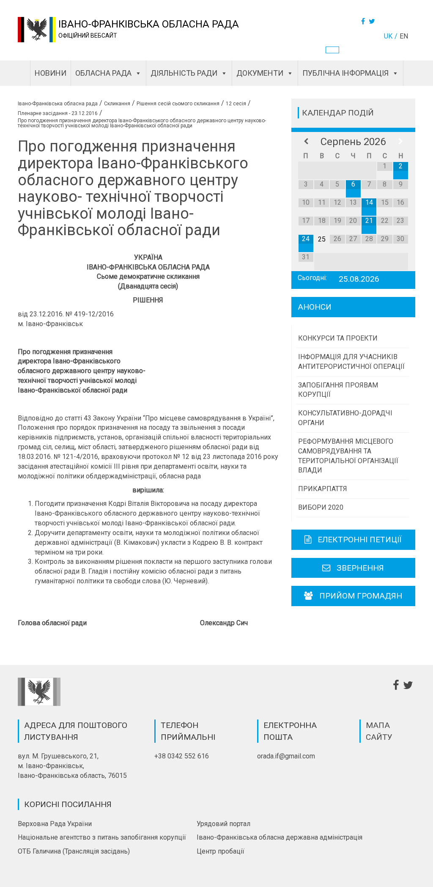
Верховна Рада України (55, 824)
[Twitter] (373, 21)
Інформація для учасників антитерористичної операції (351, 362)
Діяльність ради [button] (184, 73)
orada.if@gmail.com (286, 756)
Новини (50, 73)
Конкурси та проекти (338, 338)
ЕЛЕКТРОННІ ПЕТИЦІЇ (360, 539)
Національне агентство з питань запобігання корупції (102, 837)
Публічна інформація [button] (345, 73)
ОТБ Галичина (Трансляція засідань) (74, 851)
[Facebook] (364, 21)
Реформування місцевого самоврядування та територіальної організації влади (348, 456)
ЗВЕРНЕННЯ (360, 568)
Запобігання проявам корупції (338, 390)
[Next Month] (400, 142)
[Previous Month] (306, 142)
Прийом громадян (360, 596)
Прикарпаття (322, 489)
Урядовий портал (223, 824)
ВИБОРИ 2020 (320, 507)
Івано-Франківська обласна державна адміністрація (279, 837)
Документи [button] (259, 73)
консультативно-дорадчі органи (345, 418)
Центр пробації (220, 851)
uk (388, 36)
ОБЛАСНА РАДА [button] (103, 73)
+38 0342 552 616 (181, 756)
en (404, 36)
